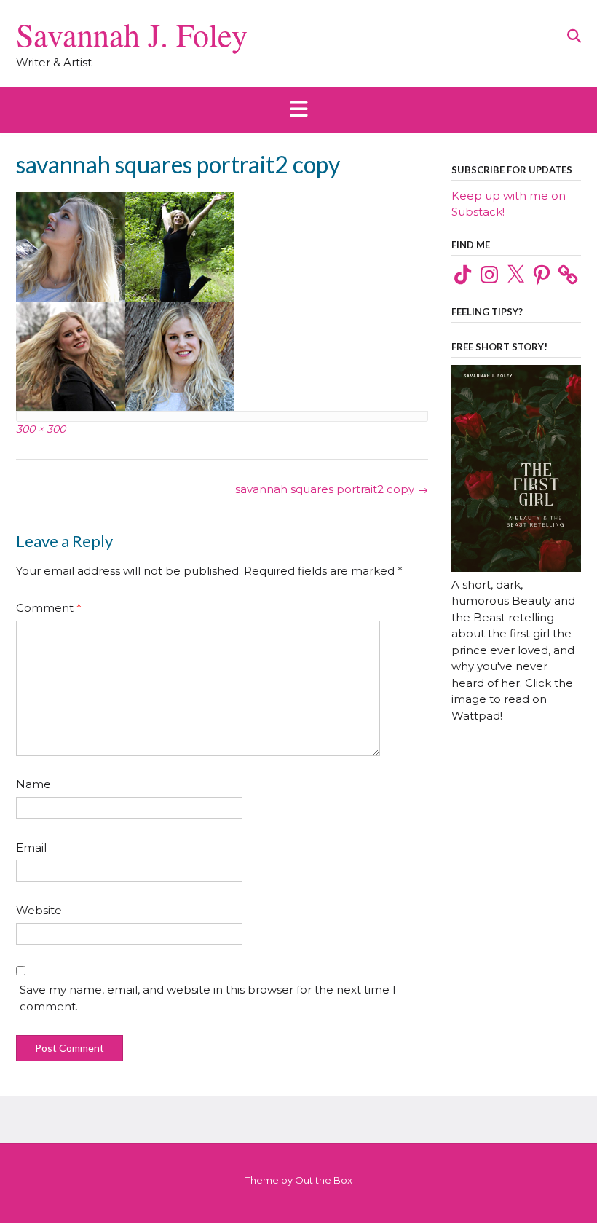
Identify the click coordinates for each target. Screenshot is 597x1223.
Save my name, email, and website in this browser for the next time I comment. (208, 998)
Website (39, 910)
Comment (49, 608)
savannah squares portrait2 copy (331, 489)
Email (31, 847)
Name (33, 784)
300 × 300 (41, 429)
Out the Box (323, 1180)
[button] (298, 110)
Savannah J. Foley (132, 34)
